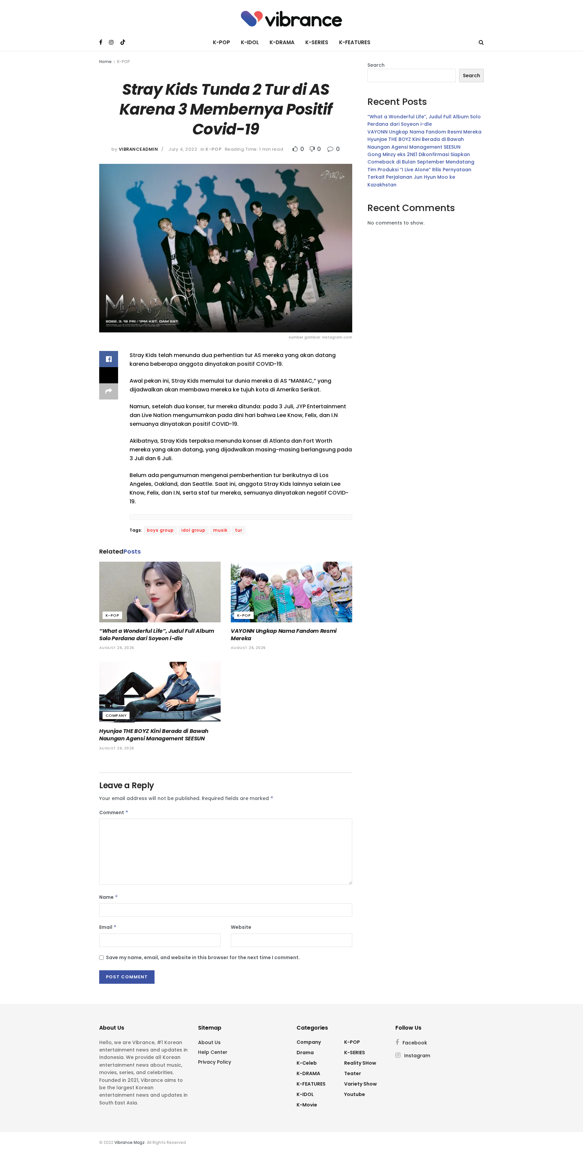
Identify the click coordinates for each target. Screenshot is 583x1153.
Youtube (354, 1094)
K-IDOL (250, 42)
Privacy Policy (214, 1062)
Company (116, 715)
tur (238, 530)
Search (376, 65)
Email (108, 927)
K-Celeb (307, 1063)
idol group (193, 530)
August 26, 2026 (116, 647)
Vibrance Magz (129, 1142)
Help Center (212, 1052)
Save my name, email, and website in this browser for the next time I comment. (203, 957)
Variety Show (360, 1084)
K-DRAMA (282, 42)
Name (108, 897)
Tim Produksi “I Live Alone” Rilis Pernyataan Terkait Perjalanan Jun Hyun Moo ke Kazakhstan (419, 177)
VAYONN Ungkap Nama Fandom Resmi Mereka (284, 634)
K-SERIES (316, 42)
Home (105, 61)
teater (352, 1073)
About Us (209, 1042)
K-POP (221, 42)
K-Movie (307, 1104)
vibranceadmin (138, 149)
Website (241, 927)
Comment (114, 812)
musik (220, 530)
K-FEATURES (354, 42)
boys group (160, 530)
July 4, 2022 (182, 149)
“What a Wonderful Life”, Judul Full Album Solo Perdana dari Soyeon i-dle (156, 634)
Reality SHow (360, 1063)
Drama (305, 1052)
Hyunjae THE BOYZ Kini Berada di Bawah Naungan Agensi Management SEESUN (154, 734)
